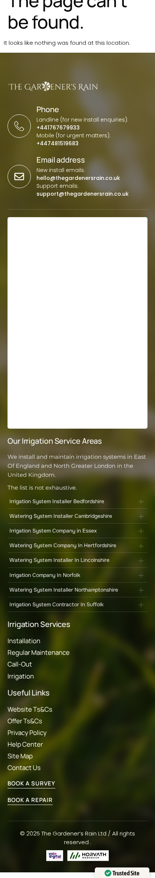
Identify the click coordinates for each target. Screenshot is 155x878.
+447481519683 (57, 143)
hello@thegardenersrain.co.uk (78, 178)
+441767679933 (58, 127)
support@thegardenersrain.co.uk (82, 194)
